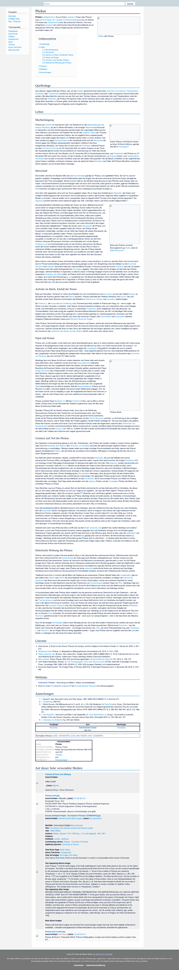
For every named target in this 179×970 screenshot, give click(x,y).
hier (23, 958)
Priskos (57, 451)
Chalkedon (86, 145)
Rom (120, 583)
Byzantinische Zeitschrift (103, 659)
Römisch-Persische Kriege (81, 319)
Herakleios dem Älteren (56, 445)
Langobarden (92, 348)
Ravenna (38, 266)
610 (64, 19)
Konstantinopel (74, 19)
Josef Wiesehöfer (96, 714)
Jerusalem (111, 299)
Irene (50, 613)
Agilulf (37, 386)
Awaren (61, 577)
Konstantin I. (123, 625)
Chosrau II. (42, 303)
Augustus (39, 200)
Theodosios (91, 308)
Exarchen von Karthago (80, 445)
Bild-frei (56, 785)
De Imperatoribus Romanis (85, 685)
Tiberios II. (45, 630)
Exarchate (132, 263)
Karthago (50, 266)
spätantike (89, 568)
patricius (92, 481)
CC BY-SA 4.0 (79, 934)
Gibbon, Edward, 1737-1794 (64, 833)
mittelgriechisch (49, 17)
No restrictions (95, 818)
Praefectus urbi (41, 244)
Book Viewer (65, 849)
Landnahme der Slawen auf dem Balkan (66, 331)
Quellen (80, 91)
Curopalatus (113, 481)
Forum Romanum (97, 418)
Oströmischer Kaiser (88, 727)
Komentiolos (120, 316)
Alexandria (99, 457)
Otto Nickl (62, 934)
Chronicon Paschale (51, 148)
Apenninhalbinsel (84, 386)
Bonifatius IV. (60, 401)
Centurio (48, 124)
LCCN (72, 735)
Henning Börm (49, 714)
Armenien (108, 294)
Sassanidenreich (83, 362)
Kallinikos (119, 266)
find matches (76, 825)
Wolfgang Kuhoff (44, 651)
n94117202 (80, 735)
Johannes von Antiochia (115, 91)
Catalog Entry (66, 852)
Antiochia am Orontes (94, 299)
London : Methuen (61, 838)
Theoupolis (123, 146)
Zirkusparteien (83, 473)
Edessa (71, 296)
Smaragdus (77, 269)
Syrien (123, 296)
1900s (57, 830)
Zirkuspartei (98, 140)
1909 (52, 830)
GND (55, 735)
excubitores (89, 478)
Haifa (128, 247)
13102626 (97, 735)
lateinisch (71, 17)
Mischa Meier (43, 659)
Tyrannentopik (79, 175)
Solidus (101, 36)
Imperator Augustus (57, 605)
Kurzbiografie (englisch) (60, 685)
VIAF (90, 735)
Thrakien (48, 19)
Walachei (89, 127)
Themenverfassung (46, 600)
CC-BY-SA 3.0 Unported (102, 954)
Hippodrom (117, 193)
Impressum (79, 965)
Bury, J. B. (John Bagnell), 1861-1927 (90, 833)
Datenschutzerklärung (95, 965)
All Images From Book (68, 855)
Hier (32, 958)
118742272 (62, 735)
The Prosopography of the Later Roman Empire (86, 661)
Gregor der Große (42, 370)
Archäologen (57, 622)
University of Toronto (70, 844)
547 (41, 19)
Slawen (52, 577)
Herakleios (52, 98)
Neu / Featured (14, 21)
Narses (132, 294)
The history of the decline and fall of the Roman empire (71, 828)
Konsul (64, 465)
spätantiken (131, 533)
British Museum (116, 250)
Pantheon (76, 401)
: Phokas (46, 682)
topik (82, 535)
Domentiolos (106, 316)
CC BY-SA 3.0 (79, 798)
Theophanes (53, 93)
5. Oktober (58, 19)
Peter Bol (108, 704)
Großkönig (67, 303)
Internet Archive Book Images (70, 818)
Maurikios (98, 161)
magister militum (89, 132)
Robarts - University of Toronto (76, 841)
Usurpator (49, 25)
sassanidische (57, 303)
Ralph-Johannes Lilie (93, 527)
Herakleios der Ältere (53, 274)
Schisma (58, 428)
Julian (97, 627)
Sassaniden (47, 510)
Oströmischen (53, 22)
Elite (37, 188)
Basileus (134, 605)
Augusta (113, 156)
